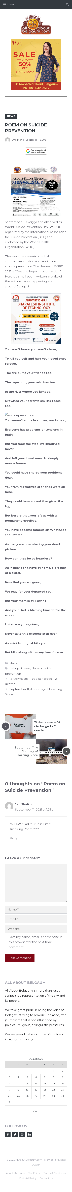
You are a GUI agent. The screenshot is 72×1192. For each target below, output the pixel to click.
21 (45, 1089)
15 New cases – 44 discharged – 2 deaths (47, 726)
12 (27, 1083)
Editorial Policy (27, 1178)
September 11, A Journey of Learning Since (26, 751)
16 (62, 1083)
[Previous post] (6, 726)
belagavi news (20, 668)
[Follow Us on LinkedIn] (29, 1134)
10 (9, 1083)
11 (18, 1083)
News (11, 116)
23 (62, 1089)
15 (54, 1083)
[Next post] (66, 751)
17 (9, 1089)
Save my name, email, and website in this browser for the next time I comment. (35, 942)
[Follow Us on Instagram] (22, 1134)
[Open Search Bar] (67, 4)
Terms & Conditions (55, 1173)
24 (9, 1096)
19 (27, 1089)
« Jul (35, 1111)
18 (18, 1089)
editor (18, 139)
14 (45, 1083)
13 (36, 1083)
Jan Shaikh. (23, 804)
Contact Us (46, 1178)
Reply (13, 838)
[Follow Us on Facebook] (8, 1134)
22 (53, 1089)
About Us (11, 1173)
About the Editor (30, 1173)
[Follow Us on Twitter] (15, 1134)
